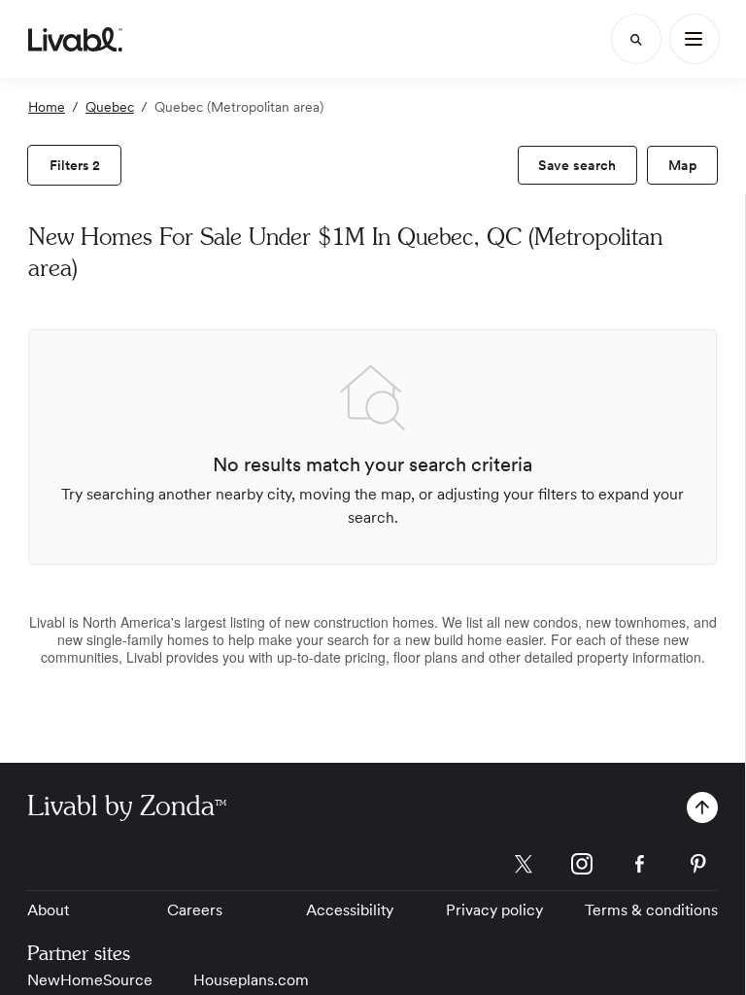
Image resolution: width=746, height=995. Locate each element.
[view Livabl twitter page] (523, 867)
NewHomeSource (90, 980)
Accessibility (349, 910)
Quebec (109, 107)
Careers (194, 910)
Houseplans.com (251, 980)
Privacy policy (494, 910)
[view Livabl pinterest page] (698, 867)
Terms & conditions (651, 910)
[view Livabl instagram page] (581, 867)
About (48, 910)
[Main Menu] (694, 39)
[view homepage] (75, 39)
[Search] (636, 39)
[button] (702, 807)
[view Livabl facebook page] (640, 867)
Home (46, 107)
